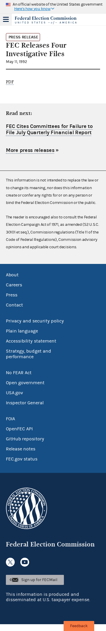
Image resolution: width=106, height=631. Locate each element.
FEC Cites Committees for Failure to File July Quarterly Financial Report (49, 129)
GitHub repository (25, 439)
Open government (25, 382)
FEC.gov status (21, 459)
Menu (6, 19)
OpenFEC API (19, 429)
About (12, 275)
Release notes (20, 449)
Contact (14, 305)
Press (11, 295)
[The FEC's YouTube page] (24, 562)
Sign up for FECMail (39, 580)
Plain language (22, 331)
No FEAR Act (19, 372)
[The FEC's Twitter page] (10, 562)
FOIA (10, 418)
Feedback (79, 626)
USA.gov (14, 392)
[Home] (46, 20)
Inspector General (25, 402)
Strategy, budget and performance (28, 353)
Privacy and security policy (35, 321)
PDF (10, 82)
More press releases (30, 150)
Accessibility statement (31, 341)
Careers (14, 285)
